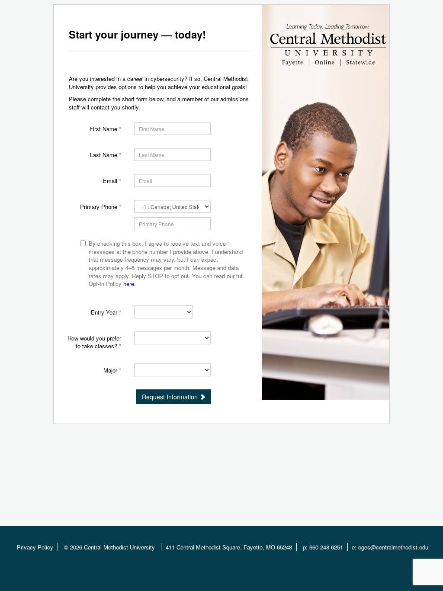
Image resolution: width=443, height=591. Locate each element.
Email (112, 181)
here (128, 283)
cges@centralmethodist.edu (393, 547)
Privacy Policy (35, 547)
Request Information (170, 396)
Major (112, 370)
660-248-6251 (326, 547)
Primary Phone (100, 206)
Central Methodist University (120, 547)
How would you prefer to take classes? (94, 342)
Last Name (105, 155)
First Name (105, 129)
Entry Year (106, 312)
